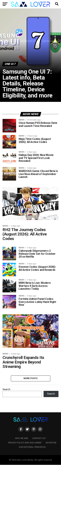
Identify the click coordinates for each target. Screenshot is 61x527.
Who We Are (21, 438)
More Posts (31, 378)
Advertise (51, 442)
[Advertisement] (30, 495)
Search (6, 389)
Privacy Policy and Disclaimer (25, 442)
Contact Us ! (39, 438)
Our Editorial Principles (32, 447)
